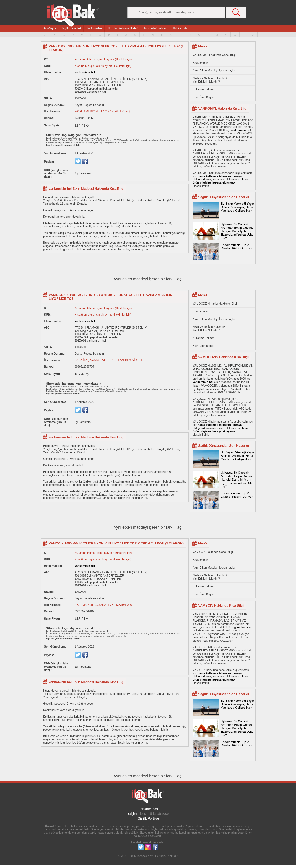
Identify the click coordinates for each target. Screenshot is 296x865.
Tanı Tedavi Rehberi (155, 28)
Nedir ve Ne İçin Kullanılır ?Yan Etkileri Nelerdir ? (210, 80)
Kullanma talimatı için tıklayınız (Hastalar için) (103, 59)
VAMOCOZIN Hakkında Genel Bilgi (215, 303)
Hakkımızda (180, 28)
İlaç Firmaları (94, 28)
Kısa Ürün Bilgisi (203, 97)
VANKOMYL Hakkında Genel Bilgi (214, 55)
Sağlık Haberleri (71, 28)
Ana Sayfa (50, 28)
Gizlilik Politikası (149, 818)
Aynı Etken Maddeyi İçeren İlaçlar (214, 70)
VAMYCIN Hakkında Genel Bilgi (213, 552)
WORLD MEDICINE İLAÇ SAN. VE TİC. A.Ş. (103, 111)
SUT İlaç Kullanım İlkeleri (122, 28)
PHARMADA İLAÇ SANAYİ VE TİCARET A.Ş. (104, 604)
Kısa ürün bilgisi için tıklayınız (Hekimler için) (103, 66)
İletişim (132, 813)
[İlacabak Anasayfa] (73, 15)
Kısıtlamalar (200, 62)
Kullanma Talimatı (204, 89)
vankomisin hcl (85, 72)
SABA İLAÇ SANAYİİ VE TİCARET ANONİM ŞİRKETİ (109, 360)
